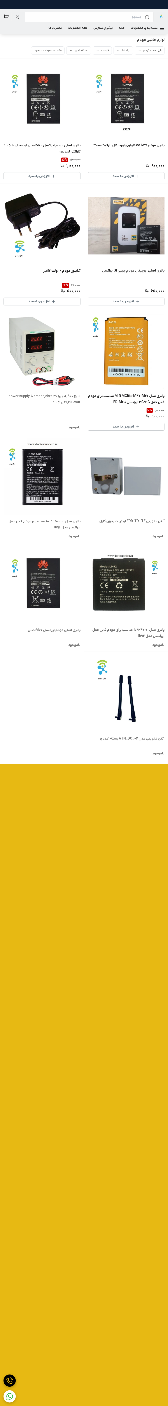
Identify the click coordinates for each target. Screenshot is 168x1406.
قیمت (105, 50)
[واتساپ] (10, 1396)
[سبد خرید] (6, 16)
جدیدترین (149, 50)
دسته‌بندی (81, 50)
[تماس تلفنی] (10, 1380)
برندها (126, 50)
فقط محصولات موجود (48, 50)
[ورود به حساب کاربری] (17, 16)
